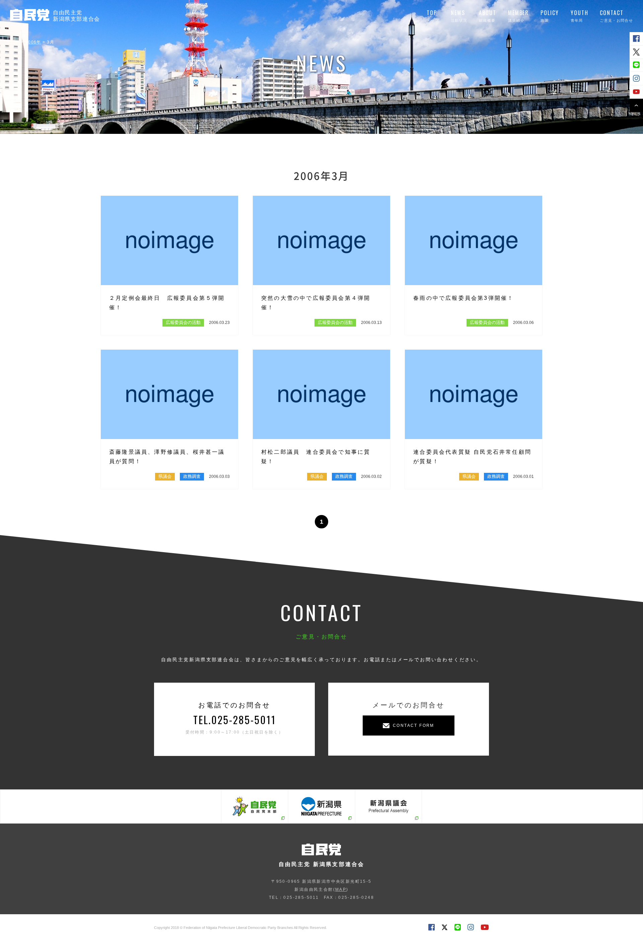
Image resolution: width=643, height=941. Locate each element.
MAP (340, 889)
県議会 (164, 476)
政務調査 (192, 476)
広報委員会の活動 (183, 322)
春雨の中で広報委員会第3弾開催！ (463, 298)
